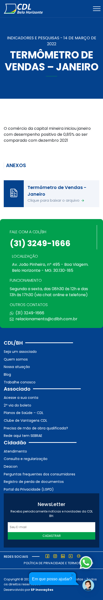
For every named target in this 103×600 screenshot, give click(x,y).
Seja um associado (20, 351)
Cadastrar (51, 536)
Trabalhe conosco (20, 382)
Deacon (11, 466)
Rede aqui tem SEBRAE (23, 435)
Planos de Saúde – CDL (24, 412)
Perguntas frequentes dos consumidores (39, 474)
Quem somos (16, 359)
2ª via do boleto (17, 405)
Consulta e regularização (26, 458)
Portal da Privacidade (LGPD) (29, 489)
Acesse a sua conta (21, 397)
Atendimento (15, 451)
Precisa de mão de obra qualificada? (36, 428)
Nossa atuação (17, 366)
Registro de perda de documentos (34, 481)
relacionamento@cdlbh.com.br (47, 319)
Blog (7, 374)
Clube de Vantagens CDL (25, 420)
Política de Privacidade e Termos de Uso (58, 563)
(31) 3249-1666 (40, 243)
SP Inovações (42, 590)
